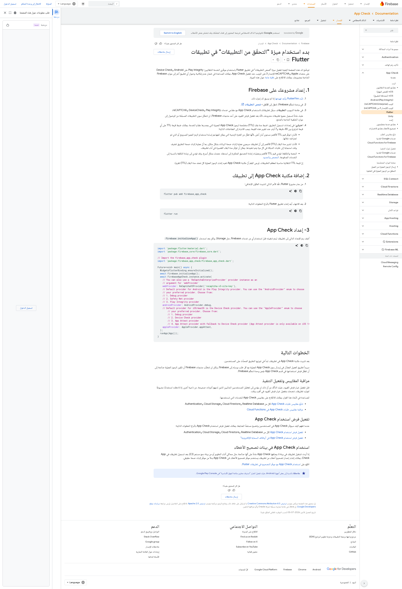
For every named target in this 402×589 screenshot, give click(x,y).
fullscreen (10, 13)
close (5, 13)
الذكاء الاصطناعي (359, 20)
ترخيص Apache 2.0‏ (196, 503)
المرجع (307, 20)
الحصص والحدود (271, 157)
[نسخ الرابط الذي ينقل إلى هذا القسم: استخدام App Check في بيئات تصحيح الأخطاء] (231, 448)
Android (316, 569)
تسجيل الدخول (10, 3)
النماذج (353, 541)
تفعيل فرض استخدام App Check (286, 432)
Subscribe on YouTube (247, 546)
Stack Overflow (151, 536)
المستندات (311, 3)
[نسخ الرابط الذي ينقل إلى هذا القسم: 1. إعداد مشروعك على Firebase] (245, 90)
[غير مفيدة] (156, 43)
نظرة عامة (394, 20)
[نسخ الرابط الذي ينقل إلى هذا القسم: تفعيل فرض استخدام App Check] (252, 419)
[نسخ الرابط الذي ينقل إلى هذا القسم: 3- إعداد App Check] (264, 230)
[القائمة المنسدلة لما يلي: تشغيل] (344, 4)
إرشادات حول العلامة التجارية (147, 551)
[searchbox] (381, 30)
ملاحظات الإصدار (152, 546)
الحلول (335, 3)
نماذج (297, 20)
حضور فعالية (252, 551)
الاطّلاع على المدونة (250, 531)
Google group (152, 541)
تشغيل (350, 3)
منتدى (294, 3)
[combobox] (104, 4)
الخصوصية (344, 582)
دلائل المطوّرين (350, 531)
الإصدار (367, 3)
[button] (383, 49)
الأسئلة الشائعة (153, 556)
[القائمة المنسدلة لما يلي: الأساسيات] (372, 20)
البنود (354, 582)
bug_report (15, 13)
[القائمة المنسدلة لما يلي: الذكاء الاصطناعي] (349, 20)
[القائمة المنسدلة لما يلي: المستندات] (303, 4)
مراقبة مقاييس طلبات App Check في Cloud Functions (275, 409)
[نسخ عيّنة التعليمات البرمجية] (300, 191)
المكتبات (352, 546)
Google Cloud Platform (265, 569)
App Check (362, 14)
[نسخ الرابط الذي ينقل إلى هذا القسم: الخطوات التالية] (278, 353)
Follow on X (252, 541)
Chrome (302, 569)
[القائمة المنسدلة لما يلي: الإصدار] (360, 4)
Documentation (386, 14)
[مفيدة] (160, 43)
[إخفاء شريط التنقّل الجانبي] (364, 583)
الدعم (279, 3)
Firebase (305, 43)
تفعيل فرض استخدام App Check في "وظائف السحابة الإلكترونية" (272, 437)
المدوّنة (49, 3)
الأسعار (323, 3)
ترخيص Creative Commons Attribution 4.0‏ (266, 503)
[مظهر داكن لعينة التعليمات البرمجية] (295, 191)
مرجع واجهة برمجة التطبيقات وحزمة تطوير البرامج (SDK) (332, 536)
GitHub (352, 551)
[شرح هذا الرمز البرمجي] (290, 191)
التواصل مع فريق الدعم (150, 531)
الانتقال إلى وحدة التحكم (31, 3)
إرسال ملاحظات (164, 51)
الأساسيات (380, 20)
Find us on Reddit (249, 536)
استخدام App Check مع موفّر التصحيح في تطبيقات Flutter (271, 464)
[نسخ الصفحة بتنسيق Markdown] (278, 59)
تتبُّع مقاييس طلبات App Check (287, 404)
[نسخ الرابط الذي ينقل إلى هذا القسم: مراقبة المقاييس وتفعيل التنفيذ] (259, 381)
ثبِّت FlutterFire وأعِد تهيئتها (289, 98)
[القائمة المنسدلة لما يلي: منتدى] (288, 4)
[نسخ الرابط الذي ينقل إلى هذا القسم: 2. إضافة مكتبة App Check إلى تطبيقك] (229, 176)
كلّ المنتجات (243, 569)
